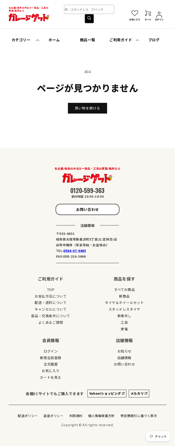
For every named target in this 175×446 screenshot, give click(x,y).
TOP (50, 289)
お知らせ (124, 351)
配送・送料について (51, 302)
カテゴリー (21, 39)
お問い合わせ (87, 209)
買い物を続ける (87, 108)
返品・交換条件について (50, 315)
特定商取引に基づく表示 (139, 415)
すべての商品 (124, 289)
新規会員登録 (50, 357)
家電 (124, 329)
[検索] (89, 18)
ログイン (51, 351)
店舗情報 (124, 357)
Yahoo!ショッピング (105, 393)
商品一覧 (87, 39)
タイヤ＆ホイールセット (124, 302)
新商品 (124, 296)
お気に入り (50, 370)
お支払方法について (51, 296)
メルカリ (138, 393)
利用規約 (75, 415)
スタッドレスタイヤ (124, 309)
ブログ (154, 39)
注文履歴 (51, 364)
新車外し (124, 315)
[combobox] (89, 9)
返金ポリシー (54, 415)
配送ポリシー (28, 415)
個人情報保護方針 (101, 415)
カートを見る (50, 377)
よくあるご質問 (50, 322)
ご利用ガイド (120, 39)
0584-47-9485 (74, 250)
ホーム (54, 39)
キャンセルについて (51, 309)
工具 (124, 322)
